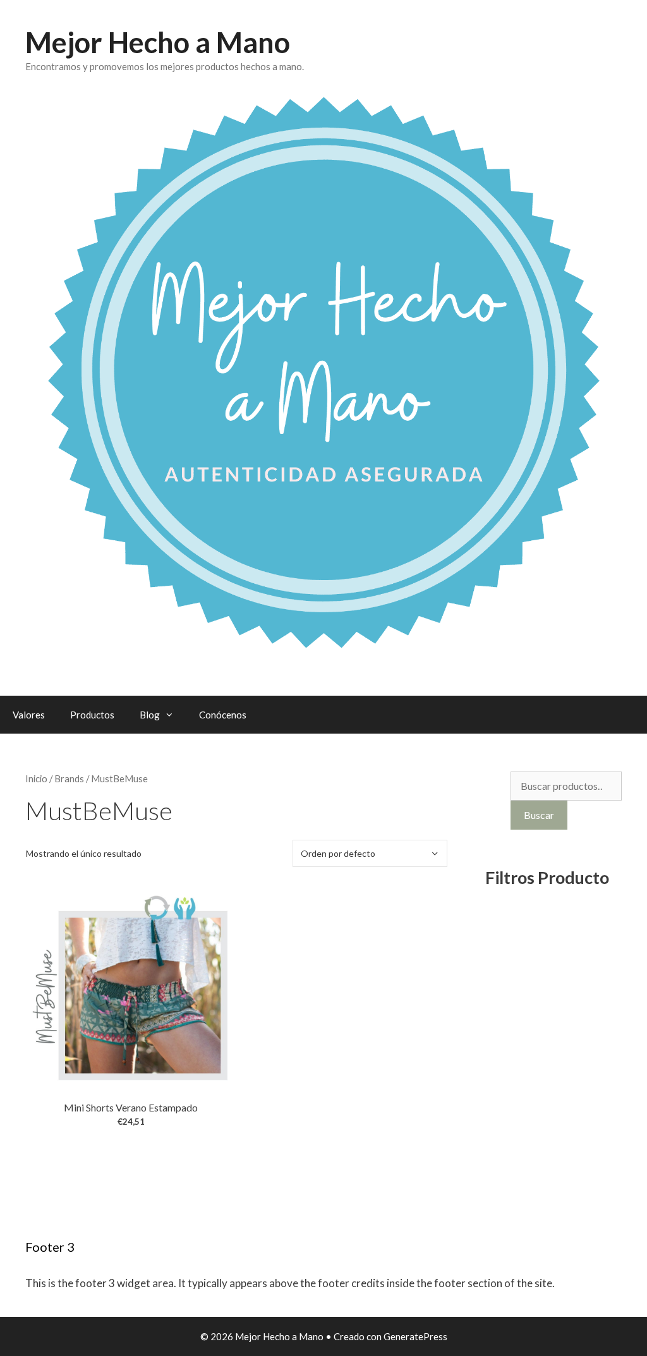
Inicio (36, 778)
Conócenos (222, 714)
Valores (29, 714)
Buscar (539, 815)
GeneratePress (415, 1336)
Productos (92, 714)
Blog (150, 714)
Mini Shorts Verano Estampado (131, 1107)
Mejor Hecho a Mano (157, 42)
